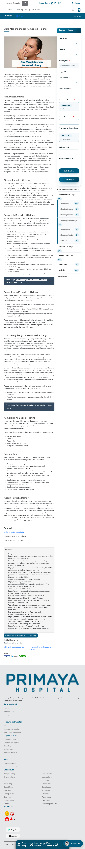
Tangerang (8, 784)
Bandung (45, 780)
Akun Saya (36, 10)
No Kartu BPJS (64, 147)
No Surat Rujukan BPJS (67, 158)
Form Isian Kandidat (11, 767)
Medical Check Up (66, 194)
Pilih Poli (62, 49)
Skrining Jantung (66, 209)
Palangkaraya (9, 794)
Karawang (46, 790)
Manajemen (8, 715)
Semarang (46, 800)
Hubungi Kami (22, 10)
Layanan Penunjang (11, 742)
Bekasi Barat (46, 784)
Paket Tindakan (66, 255)
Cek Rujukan (69, 171)
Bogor (6, 780)
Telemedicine (8, 749)
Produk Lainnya (66, 246)
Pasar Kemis (46, 797)
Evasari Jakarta (9, 777)
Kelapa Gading (9, 774)
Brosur (10, 10)
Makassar (7, 790)
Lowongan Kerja (10, 763)
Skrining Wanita (66, 235)
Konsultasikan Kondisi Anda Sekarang (20, 635)
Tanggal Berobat (65, 72)
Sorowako (45, 794)
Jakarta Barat (47, 777)
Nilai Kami (7, 708)
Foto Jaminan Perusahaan (68, 129)
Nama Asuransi (65, 89)
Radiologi (63, 264)
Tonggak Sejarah (10, 711)
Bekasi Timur (8, 787)
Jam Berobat (64, 77)
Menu (21, 16)
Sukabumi (7, 797)
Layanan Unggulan (11, 739)
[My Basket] (79, 10)
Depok (6, 804)
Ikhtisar (6, 726)
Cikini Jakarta (47, 774)
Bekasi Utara (46, 787)
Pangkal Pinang (9, 800)
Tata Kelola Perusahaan (12, 732)
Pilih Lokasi (63, 38)
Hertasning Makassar (49, 804)
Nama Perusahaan (66, 117)
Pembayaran (64, 61)
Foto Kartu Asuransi (67, 100)
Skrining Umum (66, 203)
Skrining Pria (65, 229)
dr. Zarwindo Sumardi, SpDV (14, 532)
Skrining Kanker (66, 215)
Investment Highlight (11, 729)
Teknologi (7, 746)
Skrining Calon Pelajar (69, 220)
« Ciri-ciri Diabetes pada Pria (14, 647)
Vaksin (62, 270)
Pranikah (63, 241)
